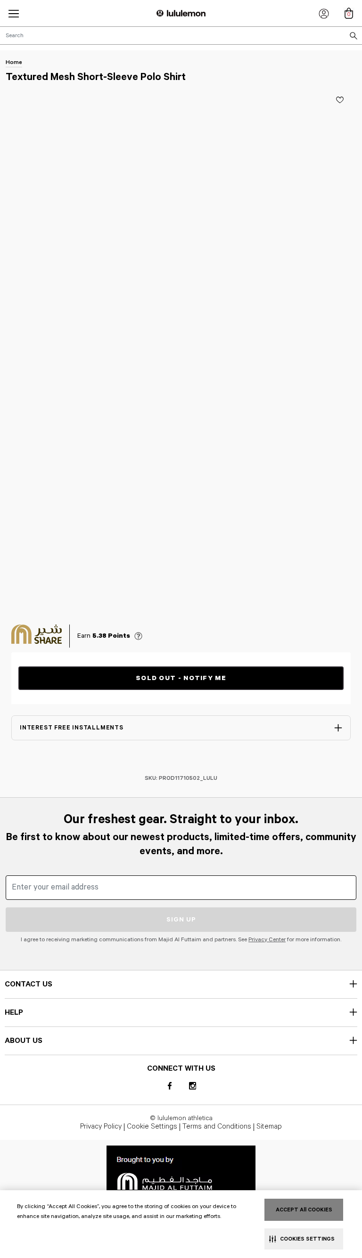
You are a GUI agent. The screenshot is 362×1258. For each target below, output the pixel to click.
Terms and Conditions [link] (216, 1127)
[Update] (340, 99)
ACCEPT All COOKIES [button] (304, 1210)
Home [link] (14, 62)
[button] (13, 13)
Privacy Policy (101, 1127)
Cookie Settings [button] (152, 1127)
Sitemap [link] (269, 1127)
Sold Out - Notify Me (181, 678)
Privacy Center (267, 939)
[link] (181, 1172)
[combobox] (181, 35)
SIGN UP (181, 919)
